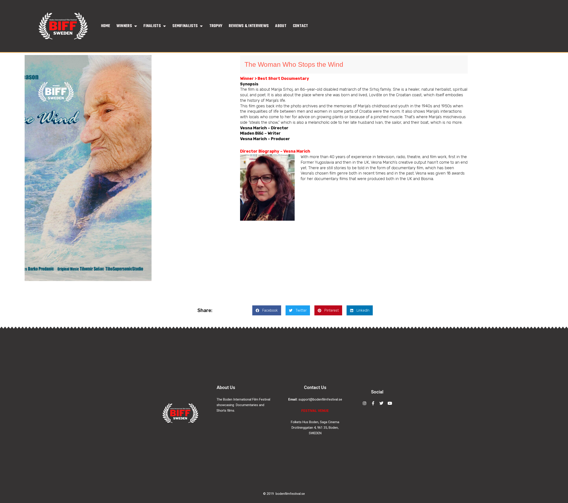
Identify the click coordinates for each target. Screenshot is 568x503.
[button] (266, 310)
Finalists (152, 26)
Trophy (216, 26)
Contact (300, 26)
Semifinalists (185, 26)
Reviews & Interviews (249, 26)
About (280, 26)
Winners (124, 26)
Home (105, 26)
